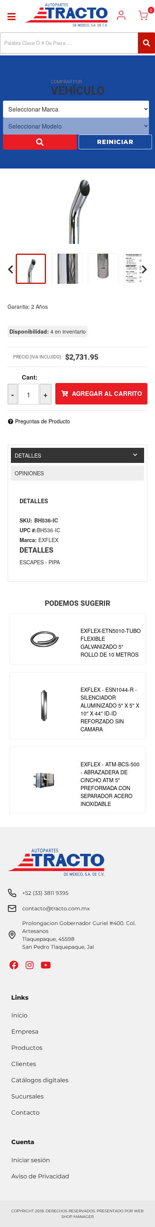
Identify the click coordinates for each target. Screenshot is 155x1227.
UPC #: (28, 530)
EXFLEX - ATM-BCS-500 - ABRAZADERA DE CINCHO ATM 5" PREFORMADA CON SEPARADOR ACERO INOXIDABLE (110, 783)
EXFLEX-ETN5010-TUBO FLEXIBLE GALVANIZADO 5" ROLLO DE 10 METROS (111, 642)
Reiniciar (115, 142)
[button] (77, 43)
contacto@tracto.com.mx (56, 908)
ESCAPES (32, 562)
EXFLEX (48, 540)
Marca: (28, 540)
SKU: (26, 520)
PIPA (54, 562)
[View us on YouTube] (47, 967)
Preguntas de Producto (42, 421)
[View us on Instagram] (30, 967)
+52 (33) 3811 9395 (45, 893)
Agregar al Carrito (107, 393)
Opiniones (29, 473)
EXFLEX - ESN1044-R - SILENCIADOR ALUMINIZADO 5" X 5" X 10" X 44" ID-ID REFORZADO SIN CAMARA (110, 709)
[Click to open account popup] (121, 15)
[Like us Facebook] (14, 967)
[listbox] (76, 109)
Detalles (28, 455)
